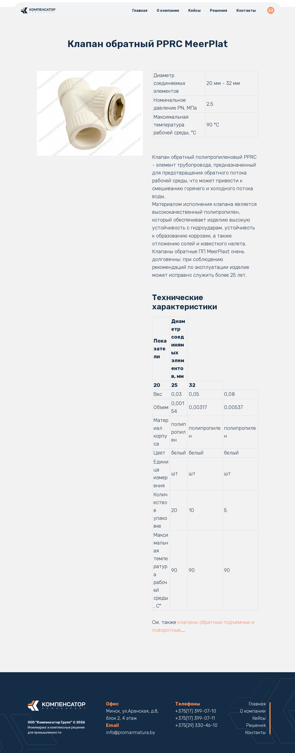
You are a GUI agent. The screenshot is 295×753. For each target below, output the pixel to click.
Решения (218, 10)
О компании (168, 10)
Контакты (246, 10)
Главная (140, 10)
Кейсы (194, 10)
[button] (270, 10)
